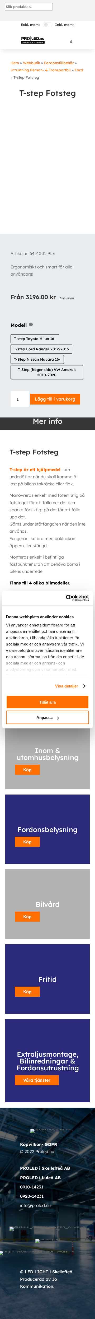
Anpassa (44, 717)
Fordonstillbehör (59, 63)
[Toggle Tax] (48, 24)
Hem (15, 63)
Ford (79, 70)
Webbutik (31, 63)
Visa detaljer (66, 686)
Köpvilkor (30, 1144)
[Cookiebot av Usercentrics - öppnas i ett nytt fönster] (67, 598)
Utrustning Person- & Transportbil (41, 70)
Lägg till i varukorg (55, 399)
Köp (27, 841)
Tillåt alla (47, 702)
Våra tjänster (36, 1080)
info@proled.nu (35, 1205)
